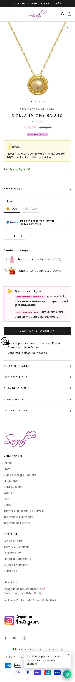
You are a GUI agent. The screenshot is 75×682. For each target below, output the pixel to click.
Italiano (52, 649)
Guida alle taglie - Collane (20, 475)
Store (7, 469)
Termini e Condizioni (16, 547)
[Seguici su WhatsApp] (24, 638)
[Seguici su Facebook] (5, 638)
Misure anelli (11, 481)
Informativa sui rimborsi (19, 517)
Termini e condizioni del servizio (24, 511)
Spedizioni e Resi (14, 541)
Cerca (7, 505)
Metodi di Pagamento (17, 559)
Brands (8, 463)
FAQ (6, 499)
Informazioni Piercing (17, 523)
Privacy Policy (12, 553)
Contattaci (11, 571)
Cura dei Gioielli (13, 487)
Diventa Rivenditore (16, 565)
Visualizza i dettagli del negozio (27, 353)
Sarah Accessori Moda (37, 109)
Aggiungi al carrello (37, 331)
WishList (9, 493)
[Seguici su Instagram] (15, 638)
